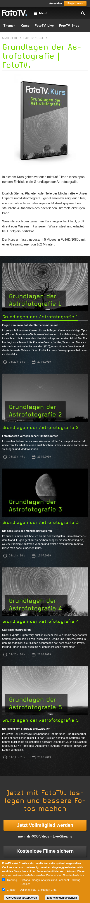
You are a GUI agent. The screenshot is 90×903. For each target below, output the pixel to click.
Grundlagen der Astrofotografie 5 (40, 720)
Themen (9, 25)
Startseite (10, 38)
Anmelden (55, 3)
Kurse (25, 25)
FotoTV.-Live (44, 25)
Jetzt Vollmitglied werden (45, 825)
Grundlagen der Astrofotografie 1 (40, 317)
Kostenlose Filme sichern (45, 851)
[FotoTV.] (14, 13)
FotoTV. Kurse (33, 38)
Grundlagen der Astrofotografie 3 (40, 522)
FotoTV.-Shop (69, 25)
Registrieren (75, 3)
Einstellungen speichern (62, 897)
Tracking (12, 880)
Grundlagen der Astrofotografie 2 (40, 427)
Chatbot (11, 889)
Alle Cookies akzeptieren (21, 897)
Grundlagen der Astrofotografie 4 (40, 621)
